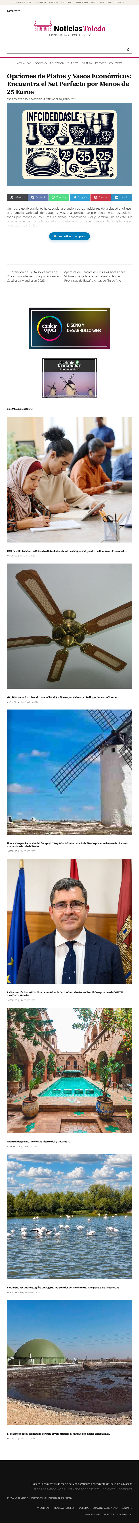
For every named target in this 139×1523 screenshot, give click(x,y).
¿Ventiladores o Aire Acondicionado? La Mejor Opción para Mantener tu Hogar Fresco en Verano (62, 697)
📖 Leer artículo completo (69, 236)
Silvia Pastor (31, 99)
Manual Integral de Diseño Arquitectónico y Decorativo (38, 1141)
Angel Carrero (15, 1292)
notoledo (12, 555)
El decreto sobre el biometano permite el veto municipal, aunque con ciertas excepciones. (58, 1433)
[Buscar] (128, 50)
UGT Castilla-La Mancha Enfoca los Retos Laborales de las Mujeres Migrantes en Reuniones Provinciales (66, 551)
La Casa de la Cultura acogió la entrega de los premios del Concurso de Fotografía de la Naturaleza (63, 1287)
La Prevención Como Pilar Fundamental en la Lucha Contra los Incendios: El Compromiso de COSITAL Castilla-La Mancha (65, 994)
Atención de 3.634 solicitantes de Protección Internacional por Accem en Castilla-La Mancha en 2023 (33, 276)
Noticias (49, 99)
